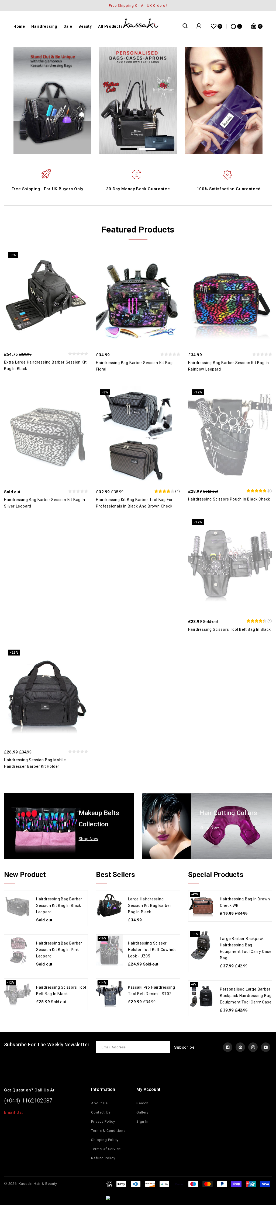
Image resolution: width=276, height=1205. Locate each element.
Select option (149, 431)
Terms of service (106, 1149)
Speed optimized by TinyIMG (147, 1199)
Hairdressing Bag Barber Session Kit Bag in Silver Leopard (44, 503)
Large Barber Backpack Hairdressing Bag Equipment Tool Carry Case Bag (245, 948)
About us (99, 1103)
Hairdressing (44, 26)
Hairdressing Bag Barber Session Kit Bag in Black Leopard (59, 905)
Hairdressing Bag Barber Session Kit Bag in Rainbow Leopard (228, 366)
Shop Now (88, 838)
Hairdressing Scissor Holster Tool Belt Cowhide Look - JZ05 (152, 949)
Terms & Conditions (108, 1131)
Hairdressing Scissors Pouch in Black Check (229, 499)
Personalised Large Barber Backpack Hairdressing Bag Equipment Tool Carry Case (245, 995)
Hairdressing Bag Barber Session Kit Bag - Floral (135, 366)
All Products (110, 26)
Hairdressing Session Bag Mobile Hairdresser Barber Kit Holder (35, 763)
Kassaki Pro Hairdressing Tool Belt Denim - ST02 (151, 990)
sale (68, 26)
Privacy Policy (103, 1121)
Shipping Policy (104, 1140)
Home (19, 26)
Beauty (85, 26)
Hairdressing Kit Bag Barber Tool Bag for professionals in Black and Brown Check (134, 503)
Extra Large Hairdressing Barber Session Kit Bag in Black (45, 365)
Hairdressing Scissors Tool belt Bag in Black (229, 629)
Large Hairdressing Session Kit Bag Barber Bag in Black (149, 905)
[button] (128, 149)
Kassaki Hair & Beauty (38, 1184)
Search (142, 1103)
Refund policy (103, 1158)
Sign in (142, 1121)
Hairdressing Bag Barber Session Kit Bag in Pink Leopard (59, 949)
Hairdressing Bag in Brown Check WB (245, 902)
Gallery (142, 1112)
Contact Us (101, 1112)
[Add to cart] (57, 294)
